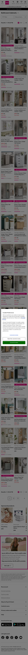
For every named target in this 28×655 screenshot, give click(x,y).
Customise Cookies (14, 335)
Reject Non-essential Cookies (14, 338)
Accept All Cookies (14, 342)
